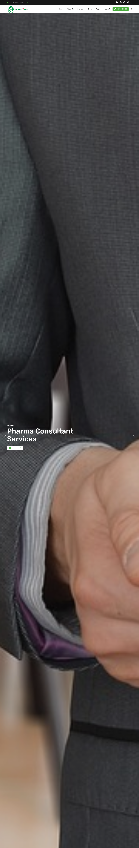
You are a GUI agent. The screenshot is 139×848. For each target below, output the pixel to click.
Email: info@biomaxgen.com (17, 2)
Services (80, 9)
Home (61, 9)
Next (134, 437)
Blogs (90, 9)
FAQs (98, 9)
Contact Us (107, 9)
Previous (5, 437)
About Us (70, 9)
